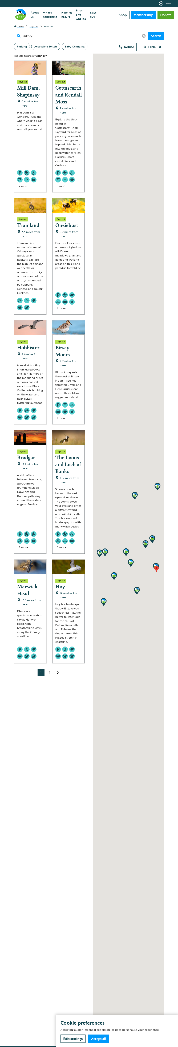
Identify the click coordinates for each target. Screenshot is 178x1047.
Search (168, 3)
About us (35, 14)
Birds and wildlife (81, 14)
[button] (130, 563)
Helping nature (66, 14)
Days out (93, 14)
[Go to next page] (57, 672)
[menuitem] (35, 14)
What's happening (50, 14)
